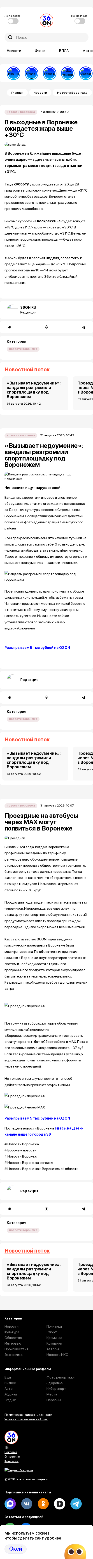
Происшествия (16, 1349)
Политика (54, 1326)
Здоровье (54, 1383)
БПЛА (64, 51)
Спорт (51, 1332)
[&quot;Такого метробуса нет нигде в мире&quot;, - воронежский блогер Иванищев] (13, 73)
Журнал (11, 1394)
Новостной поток (27, 369)
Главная (17, 92)
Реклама (11, 1452)
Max (10, 1503)
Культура (12, 1332)
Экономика (14, 1355)
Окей (15, 1548)
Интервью (13, 1343)
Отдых (10, 1400)
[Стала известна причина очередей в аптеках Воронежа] (31, 73)
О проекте (12, 1456)
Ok (43, 1503)
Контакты (12, 1461)
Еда (8, 1377)
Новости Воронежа (72, 92)
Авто (9, 1388)
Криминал (54, 1338)
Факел (40, 51)
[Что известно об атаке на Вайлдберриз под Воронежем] (67, 73)
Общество (13, 1338)
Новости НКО (57, 1355)
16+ (7, 1447)
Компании (54, 1343)
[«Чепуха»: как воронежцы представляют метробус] (86, 73)
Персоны (53, 1400)
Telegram (76, 1503)
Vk (26, 1503)
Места (51, 1394)
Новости (14, 51)
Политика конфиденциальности (28, 1415)
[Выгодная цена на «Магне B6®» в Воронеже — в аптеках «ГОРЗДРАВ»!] (49, 73)
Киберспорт (56, 1388)
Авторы (52, 1349)
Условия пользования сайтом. (26, 1419)
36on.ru (50, 276)
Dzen (59, 1503)
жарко (22, 159)
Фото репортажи (60, 1377)
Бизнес (10, 1383)
